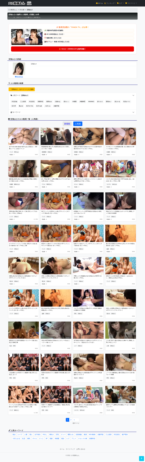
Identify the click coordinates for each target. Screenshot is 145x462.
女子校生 (38, 434)
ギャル (34, 438)
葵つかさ (100, 101)
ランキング (110, 3)
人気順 (78, 124)
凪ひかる (117, 101)
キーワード (16, 112)
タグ (121, 3)
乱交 (23, 438)
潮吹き (51, 434)
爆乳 (28, 438)
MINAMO (91, 101)
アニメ (74, 438)
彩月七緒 (39, 106)
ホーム (100, 3)
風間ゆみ (49, 101)
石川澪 (14, 106)
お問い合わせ (80, 449)
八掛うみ (48, 106)
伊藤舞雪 (82, 101)
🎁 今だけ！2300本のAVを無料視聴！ (72, 49)
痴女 (62, 438)
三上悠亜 (23, 101)
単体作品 (20, 77)
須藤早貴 (56, 106)
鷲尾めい (108, 101)
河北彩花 (32, 101)
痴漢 (85, 434)
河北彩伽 (14, 101)
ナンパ (63, 434)
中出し (45, 434)
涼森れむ (58, 101)
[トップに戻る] (141, 458)
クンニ (41, 438)
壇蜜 (51, 438)
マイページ (131, 3)
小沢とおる (16, 438)
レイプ (20, 434)
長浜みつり (126, 101)
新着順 (67, 124)
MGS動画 (92, 434)
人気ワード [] (20, 95)
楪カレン (66, 101)
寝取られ (71, 434)
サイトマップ (70, 449)
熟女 (14, 434)
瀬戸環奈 (125, 434)
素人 (30, 434)
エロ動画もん (12, 10)
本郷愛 (74, 101)
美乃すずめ (29, 106)
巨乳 (57, 434)
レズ (67, 438)
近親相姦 (79, 434)
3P (46, 438)
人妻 (25, 434)
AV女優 (22, 10)
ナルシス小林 (82, 438)
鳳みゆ (21, 106)
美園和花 (40, 101)
